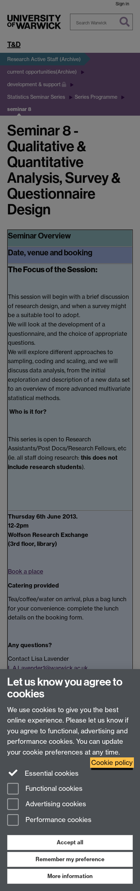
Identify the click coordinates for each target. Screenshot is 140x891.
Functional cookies (53, 788)
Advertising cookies (55, 804)
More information (70, 876)
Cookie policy (112, 762)
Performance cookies (58, 820)
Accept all (70, 842)
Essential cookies (51, 773)
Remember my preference (70, 859)
